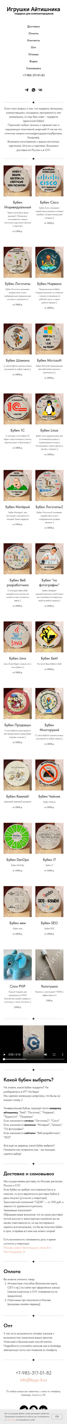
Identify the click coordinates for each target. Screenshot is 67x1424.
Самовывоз (33, 68)
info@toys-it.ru (33, 1380)
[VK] (40, 90)
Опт (33, 47)
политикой (10, 1419)
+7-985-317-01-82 (34, 75)
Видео (33, 61)
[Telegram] (26, 90)
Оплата (33, 33)
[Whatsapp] (33, 90)
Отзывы (33, 54)
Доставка (33, 26)
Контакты (33, 40)
